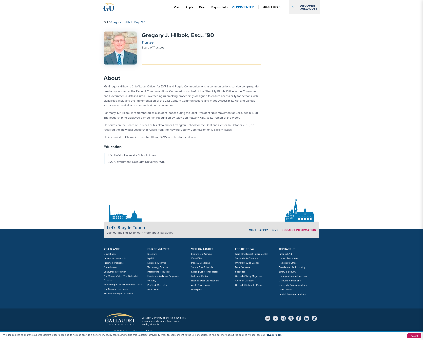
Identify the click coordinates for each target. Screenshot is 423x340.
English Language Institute (292, 294)
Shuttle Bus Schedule (202, 267)
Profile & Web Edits (157, 285)
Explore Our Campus (201, 254)
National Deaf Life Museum (205, 280)
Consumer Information (115, 272)
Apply (189, 7)
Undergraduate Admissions (293, 276)
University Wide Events (247, 263)
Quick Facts (110, 254)
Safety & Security (287, 272)
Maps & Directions (200, 263)
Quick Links (270, 7)
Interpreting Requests (158, 272)
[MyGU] (267, 318)
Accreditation (110, 267)
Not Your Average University (118, 293)
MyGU (150, 258)
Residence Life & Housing (292, 267)
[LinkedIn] (306, 318)
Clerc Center (285, 289)
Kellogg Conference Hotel (204, 272)
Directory (152, 254)
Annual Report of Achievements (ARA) (123, 284)
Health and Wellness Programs (163, 276)
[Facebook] (298, 318)
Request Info (219, 7)
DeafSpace (196, 289)
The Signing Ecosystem (116, 289)
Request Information (299, 230)
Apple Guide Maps (200, 285)
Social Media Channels (246, 258)
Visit (177, 7)
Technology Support (157, 267)
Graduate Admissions (290, 280)
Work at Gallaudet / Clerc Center (251, 254)
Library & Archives (156, 263)
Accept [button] (414, 336)
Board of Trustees (153, 47)
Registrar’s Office (288, 263)
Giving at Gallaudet (244, 280)
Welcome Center (199, 276)
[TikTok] (314, 318)
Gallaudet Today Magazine (248, 276)
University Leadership (115, 258)
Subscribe (240, 272)
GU (106, 22)
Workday (151, 280)
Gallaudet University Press (248, 285)
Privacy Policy (273, 334)
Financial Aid (285, 254)
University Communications (293, 285)
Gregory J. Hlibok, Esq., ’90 (178, 35)
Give (202, 7)
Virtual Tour (197, 258)
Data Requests (242, 267)
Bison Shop (153, 289)
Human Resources (288, 258)
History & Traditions (114, 263)
